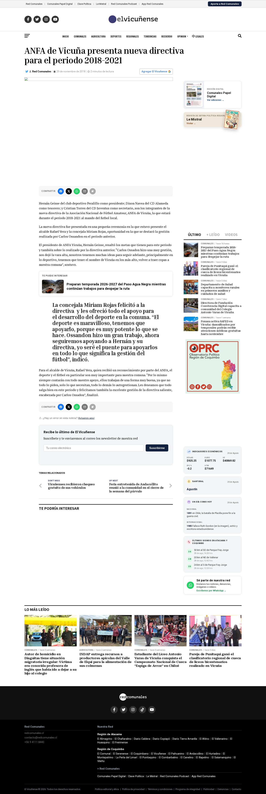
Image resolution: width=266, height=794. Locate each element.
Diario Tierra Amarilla (184, 738)
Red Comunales (34, 4)
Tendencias (150, 36)
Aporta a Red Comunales (225, 4)
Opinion (181, 36)
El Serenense (120, 753)
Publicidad (208, 789)
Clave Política (84, 4)
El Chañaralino (123, 738)
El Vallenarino (220, 738)
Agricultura (98, 36)
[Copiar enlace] (93, 191)
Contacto (236, 789)
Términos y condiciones (160, 789)
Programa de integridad (188, 789)
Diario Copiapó (161, 738)
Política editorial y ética (107, 789)
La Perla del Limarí (126, 757)
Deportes (116, 36)
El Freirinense (120, 742)
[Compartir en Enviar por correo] (85, 191)
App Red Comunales (152, 4)
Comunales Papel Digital (60, 4)
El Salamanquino (221, 757)
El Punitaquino (148, 757)
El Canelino (187, 757)
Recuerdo (166, 36)
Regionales (132, 36)
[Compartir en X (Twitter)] (69, 191)
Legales (199, 36)
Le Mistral (101, 4)
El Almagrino (104, 738)
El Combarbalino (168, 757)
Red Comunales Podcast (124, 4)
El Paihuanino (176, 753)
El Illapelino (202, 757)
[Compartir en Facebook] (61, 191)
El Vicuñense (158, 753)
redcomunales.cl (34, 733)
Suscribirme (157, 447)
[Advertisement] (213, 153)
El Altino (204, 738)
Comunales (80, 36)
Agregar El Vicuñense (154, 71)
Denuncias (223, 789)
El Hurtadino (213, 753)
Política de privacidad (133, 789)
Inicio (65, 36)
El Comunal (104, 753)
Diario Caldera (142, 738)
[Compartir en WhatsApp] (77, 191)
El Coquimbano (140, 753)
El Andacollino (195, 753)
